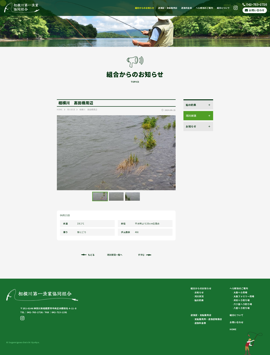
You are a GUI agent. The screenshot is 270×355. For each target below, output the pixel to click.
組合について (223, 7)
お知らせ (199, 292)
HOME (233, 329)
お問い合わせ (257, 10)
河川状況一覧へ (114, 254)
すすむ (141, 254)
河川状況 (199, 296)
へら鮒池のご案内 (204, 7)
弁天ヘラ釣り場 (242, 300)
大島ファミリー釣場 (244, 296)
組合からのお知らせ (144, 7)
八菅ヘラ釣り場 (242, 308)
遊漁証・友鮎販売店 (167, 7)
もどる (91, 254)
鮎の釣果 (199, 300)
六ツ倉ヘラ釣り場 (243, 304)
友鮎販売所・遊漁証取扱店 (208, 319)
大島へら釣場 (240, 292)
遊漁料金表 (186, 7)
